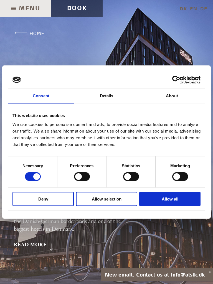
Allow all (170, 198)
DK (183, 8)
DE (203, 8)
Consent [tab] (41, 95)
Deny (43, 198)
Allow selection (106, 198)
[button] (34, 245)
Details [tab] (106, 95)
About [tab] (172, 95)
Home (37, 33)
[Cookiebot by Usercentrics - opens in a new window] (176, 80)
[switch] (82, 176)
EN (193, 8)
